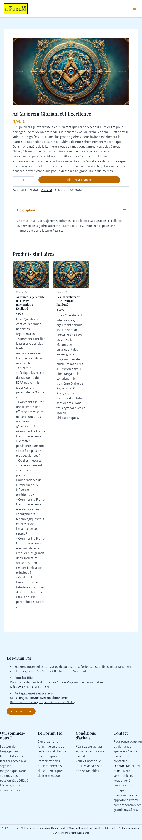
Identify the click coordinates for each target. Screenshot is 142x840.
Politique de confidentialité (102, 827)
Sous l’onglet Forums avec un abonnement (40, 698)
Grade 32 (46, 190)
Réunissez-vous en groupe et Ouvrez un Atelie (42, 702)
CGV (55, 832)
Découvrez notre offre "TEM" (30, 687)
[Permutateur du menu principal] (134, 9)
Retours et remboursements (74, 832)
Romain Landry (59, 827)
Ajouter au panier (79, 180)
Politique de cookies (129, 827)
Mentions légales (78, 827)
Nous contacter (21, 711)
